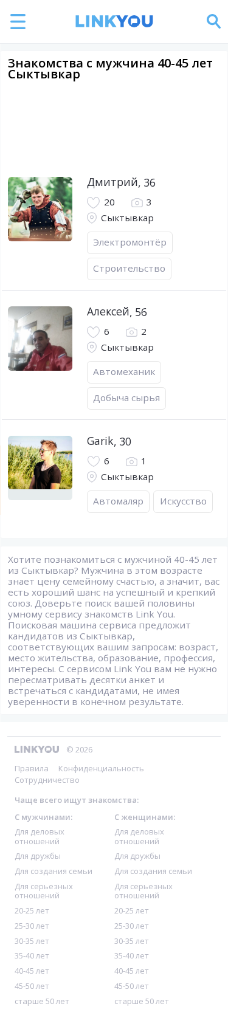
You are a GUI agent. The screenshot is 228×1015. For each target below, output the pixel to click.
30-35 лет (32, 940)
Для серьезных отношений (44, 891)
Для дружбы (38, 855)
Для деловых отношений (39, 836)
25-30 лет (32, 925)
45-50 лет (32, 985)
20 (109, 202)
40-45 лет (32, 970)
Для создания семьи (53, 870)
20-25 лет (32, 910)
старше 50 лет (42, 1001)
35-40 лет (32, 955)
